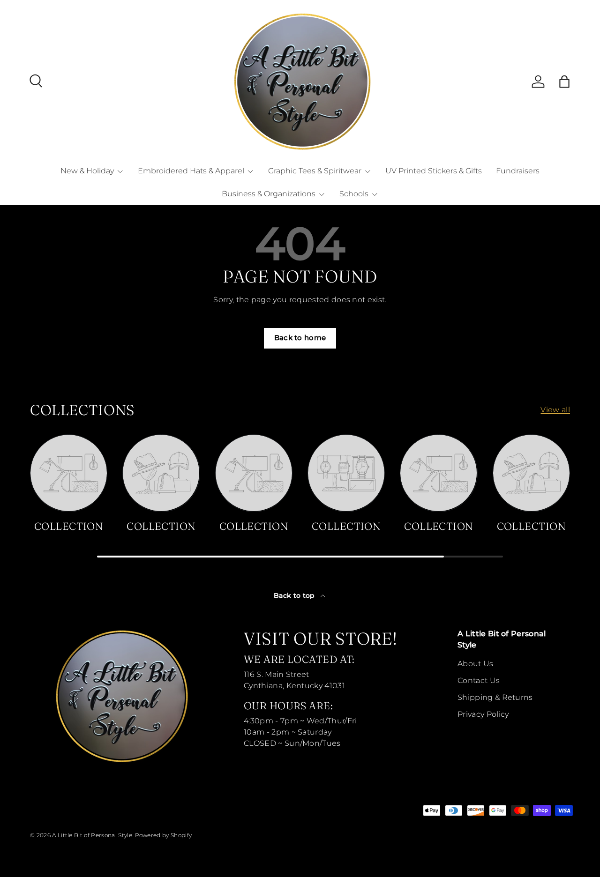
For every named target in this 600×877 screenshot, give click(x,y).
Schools (353, 193)
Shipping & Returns (495, 697)
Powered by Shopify (163, 835)
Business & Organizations (268, 193)
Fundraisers (518, 170)
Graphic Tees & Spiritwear (314, 170)
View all (555, 409)
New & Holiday (87, 170)
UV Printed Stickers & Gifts (433, 170)
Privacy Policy (483, 714)
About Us (476, 663)
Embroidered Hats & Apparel (191, 170)
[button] (564, 81)
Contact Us (479, 680)
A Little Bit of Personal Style (92, 835)
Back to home (300, 338)
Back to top (295, 595)
